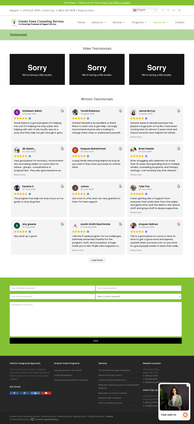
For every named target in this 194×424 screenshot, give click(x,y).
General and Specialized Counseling (71, 380)
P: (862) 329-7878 (150, 402)
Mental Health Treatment (110, 398)
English (141, 10)
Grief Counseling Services (110, 403)
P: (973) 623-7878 (150, 375)
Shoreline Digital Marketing (46, 419)
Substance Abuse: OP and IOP (68, 370)
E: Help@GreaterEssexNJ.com (156, 382)
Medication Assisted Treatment (113, 393)
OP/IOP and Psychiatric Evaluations (115, 370)
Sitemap (109, 416)
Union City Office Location (115, 2)
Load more (97, 260)
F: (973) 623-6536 (150, 379)
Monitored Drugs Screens (110, 375)
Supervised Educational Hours (112, 380)
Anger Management (63, 375)
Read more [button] (136, 137)
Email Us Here (86, 10)
